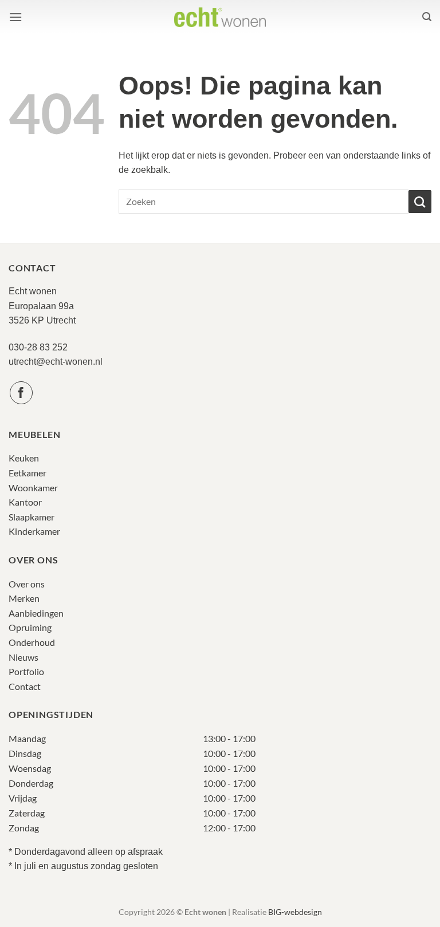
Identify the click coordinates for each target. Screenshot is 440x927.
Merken (24, 598)
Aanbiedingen (36, 613)
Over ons (27, 583)
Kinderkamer (34, 531)
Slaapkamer (31, 516)
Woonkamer (33, 487)
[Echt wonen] (220, 16)
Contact (25, 686)
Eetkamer (27, 472)
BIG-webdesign (295, 912)
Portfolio (26, 671)
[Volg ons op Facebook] (21, 392)
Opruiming (30, 627)
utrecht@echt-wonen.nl (56, 361)
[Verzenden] (419, 201)
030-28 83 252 (38, 347)
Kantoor (25, 501)
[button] (15, 17)
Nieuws (23, 657)
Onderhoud (32, 642)
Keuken (24, 457)
